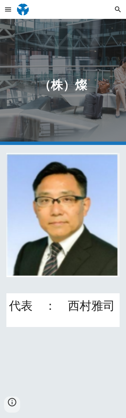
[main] (63, 82)
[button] (8, 9)
